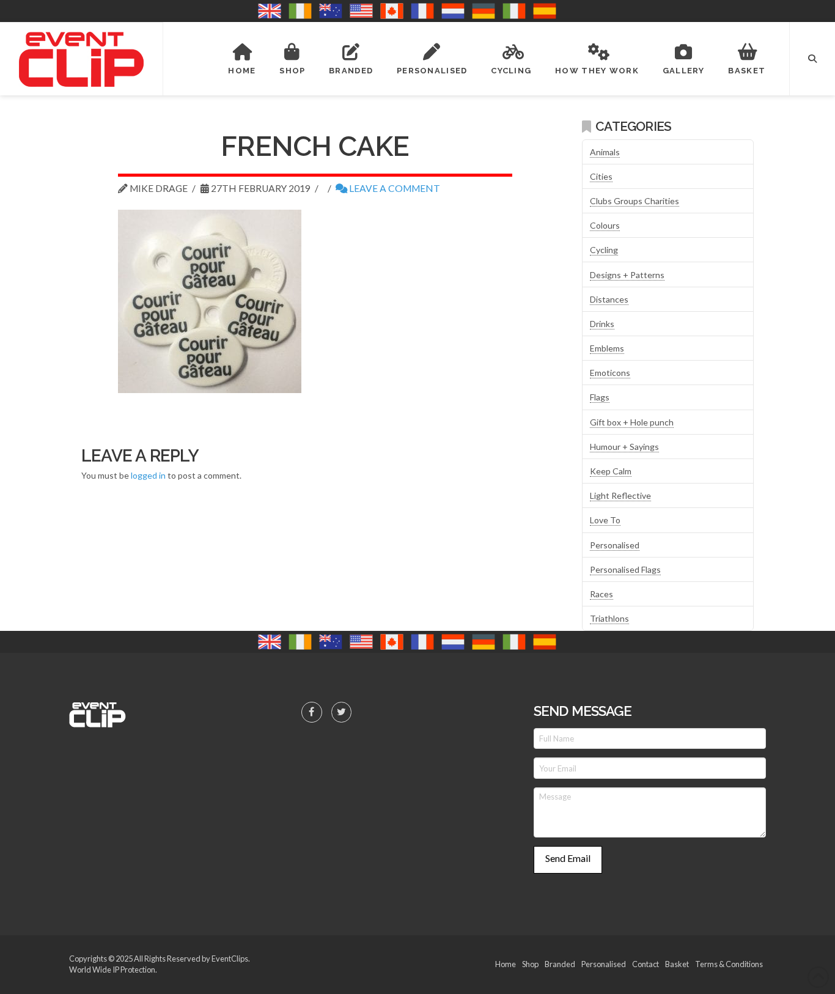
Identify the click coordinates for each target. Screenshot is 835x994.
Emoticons (610, 372)
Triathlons (609, 618)
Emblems (607, 348)
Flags (599, 397)
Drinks (602, 323)
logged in (148, 475)
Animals (605, 152)
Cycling (604, 250)
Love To (605, 520)
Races (601, 594)
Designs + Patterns (627, 275)
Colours (605, 225)
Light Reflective (620, 495)
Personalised (614, 545)
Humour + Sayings (624, 446)
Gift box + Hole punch (632, 422)
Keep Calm (610, 471)
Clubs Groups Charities (634, 201)
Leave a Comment (393, 188)
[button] (812, 58)
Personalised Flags (625, 569)
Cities (601, 176)
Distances (609, 299)
